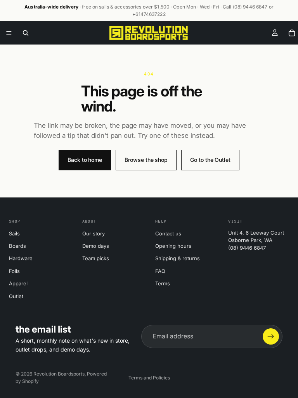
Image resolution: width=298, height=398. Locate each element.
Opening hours (173, 246)
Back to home (85, 159)
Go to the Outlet (210, 159)
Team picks (95, 258)
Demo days (95, 246)
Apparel (18, 283)
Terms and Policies (149, 378)
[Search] (25, 32)
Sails (14, 233)
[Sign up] (271, 336)
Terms (162, 283)
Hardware (21, 258)
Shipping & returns (177, 258)
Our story (93, 233)
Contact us (168, 233)
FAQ (160, 271)
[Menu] (9, 33)
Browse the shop (146, 159)
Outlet (16, 296)
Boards (17, 246)
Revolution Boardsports (59, 374)
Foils (14, 271)
